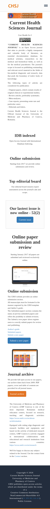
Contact (18, 456)
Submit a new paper (16, 335)
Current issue (25, 219)
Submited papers (14, 332)
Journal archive (17, 394)
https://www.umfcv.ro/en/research (23, 445)
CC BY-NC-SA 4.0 (31, 498)
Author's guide (13, 329)
